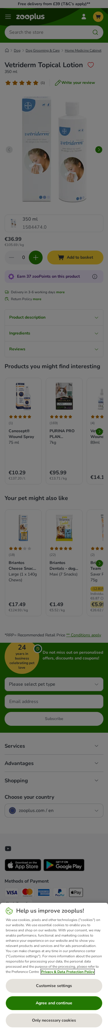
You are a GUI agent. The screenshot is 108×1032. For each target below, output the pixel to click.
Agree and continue (54, 1003)
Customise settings (54, 985)
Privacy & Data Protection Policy (67, 971)
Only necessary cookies (54, 1020)
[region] (54, 967)
